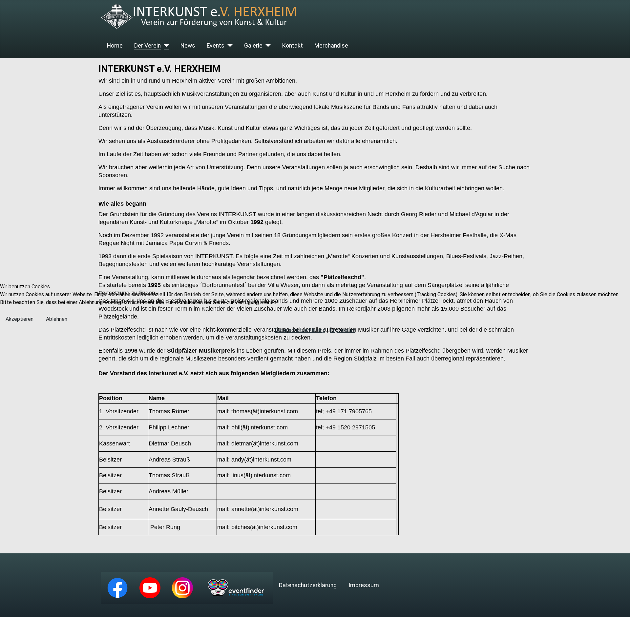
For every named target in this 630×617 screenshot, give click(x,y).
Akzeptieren (19, 319)
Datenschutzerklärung (300, 330)
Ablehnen (56, 319)
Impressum (342, 330)
